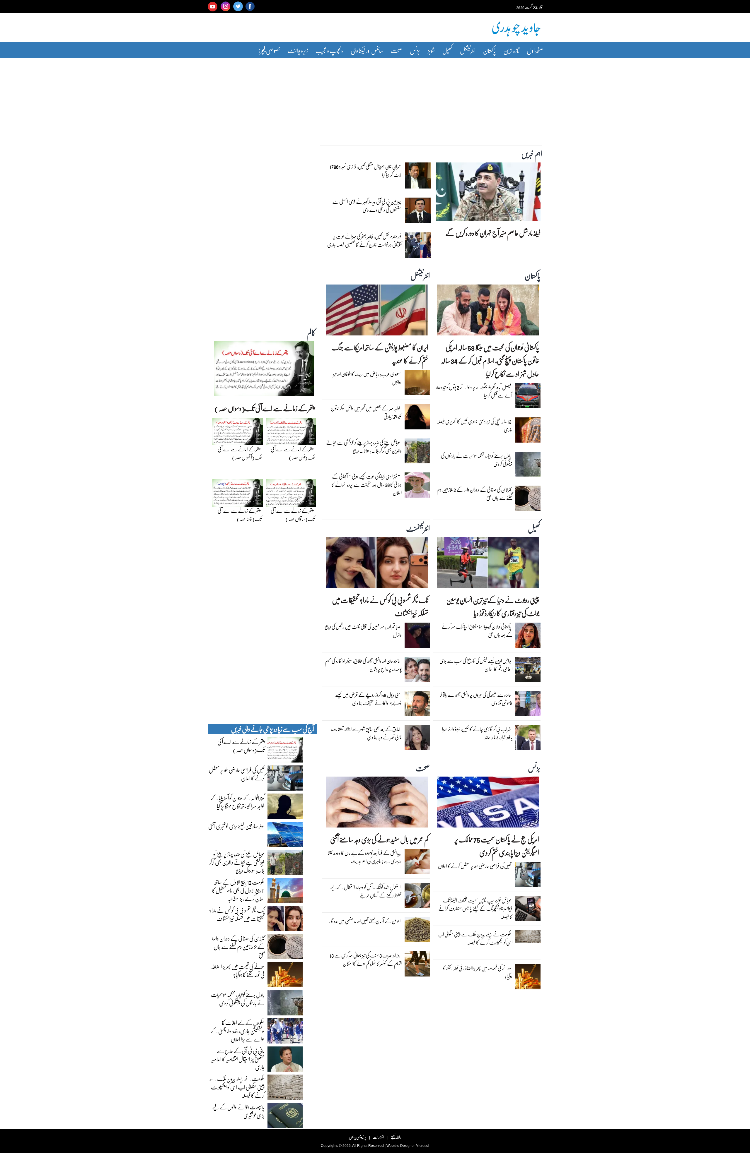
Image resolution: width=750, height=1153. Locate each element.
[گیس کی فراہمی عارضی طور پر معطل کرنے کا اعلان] (528, 876)
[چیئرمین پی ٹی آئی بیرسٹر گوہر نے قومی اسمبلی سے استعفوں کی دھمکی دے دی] (418, 212)
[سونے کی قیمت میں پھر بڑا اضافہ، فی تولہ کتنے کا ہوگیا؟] (528, 978)
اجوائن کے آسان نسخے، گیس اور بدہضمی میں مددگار (364, 921)
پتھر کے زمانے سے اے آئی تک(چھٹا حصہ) (239, 515)
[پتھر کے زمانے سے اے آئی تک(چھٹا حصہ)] (237, 494)
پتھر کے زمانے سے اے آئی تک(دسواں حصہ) (264, 408)
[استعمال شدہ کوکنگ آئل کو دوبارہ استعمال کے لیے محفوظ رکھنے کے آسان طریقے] (417, 896)
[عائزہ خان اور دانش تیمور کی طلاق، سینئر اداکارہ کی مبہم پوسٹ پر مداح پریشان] (417, 671)
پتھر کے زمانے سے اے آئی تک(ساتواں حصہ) (292, 515)
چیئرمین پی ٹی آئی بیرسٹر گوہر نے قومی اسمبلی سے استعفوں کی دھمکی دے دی (367, 206)
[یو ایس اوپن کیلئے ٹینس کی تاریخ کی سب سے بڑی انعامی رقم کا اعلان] (528, 671)
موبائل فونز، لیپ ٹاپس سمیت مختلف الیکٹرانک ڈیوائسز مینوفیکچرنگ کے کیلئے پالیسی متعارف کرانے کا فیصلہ (475, 908)
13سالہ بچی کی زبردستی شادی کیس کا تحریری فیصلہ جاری (474, 425)
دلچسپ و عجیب (329, 50)
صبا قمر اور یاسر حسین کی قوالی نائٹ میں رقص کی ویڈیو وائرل (363, 631)
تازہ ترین (511, 50)
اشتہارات (378, 1137)
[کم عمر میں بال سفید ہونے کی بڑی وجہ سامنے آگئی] (377, 803)
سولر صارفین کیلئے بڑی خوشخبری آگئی (236, 825)
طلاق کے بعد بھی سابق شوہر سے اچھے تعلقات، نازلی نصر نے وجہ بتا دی (366, 733)
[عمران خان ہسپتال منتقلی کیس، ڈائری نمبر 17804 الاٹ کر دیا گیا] (418, 177)
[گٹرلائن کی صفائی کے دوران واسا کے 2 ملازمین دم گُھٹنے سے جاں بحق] (528, 499)
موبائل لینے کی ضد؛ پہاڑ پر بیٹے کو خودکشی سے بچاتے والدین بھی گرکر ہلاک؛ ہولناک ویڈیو (364, 446)
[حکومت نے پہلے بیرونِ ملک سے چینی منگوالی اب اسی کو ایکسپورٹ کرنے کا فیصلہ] (528, 938)
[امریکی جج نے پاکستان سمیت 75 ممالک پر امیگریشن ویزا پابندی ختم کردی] (488, 803)
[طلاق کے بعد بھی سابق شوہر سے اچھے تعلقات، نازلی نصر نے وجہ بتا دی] (417, 739)
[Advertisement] (375, 97)
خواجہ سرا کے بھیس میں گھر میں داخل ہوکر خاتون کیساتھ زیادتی (366, 412)
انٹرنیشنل (467, 50)
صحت (396, 50)
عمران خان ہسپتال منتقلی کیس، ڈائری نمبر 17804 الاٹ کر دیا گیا (366, 170)
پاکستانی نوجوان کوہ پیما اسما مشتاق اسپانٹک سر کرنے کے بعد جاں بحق (477, 631)
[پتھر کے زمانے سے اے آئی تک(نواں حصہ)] (291, 433)
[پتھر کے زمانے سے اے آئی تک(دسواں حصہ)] (264, 370)
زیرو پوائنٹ (298, 50)
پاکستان (489, 50)
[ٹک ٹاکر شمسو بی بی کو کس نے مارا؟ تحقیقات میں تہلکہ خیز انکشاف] (377, 564)
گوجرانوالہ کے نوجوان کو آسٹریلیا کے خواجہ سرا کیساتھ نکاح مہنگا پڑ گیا (238, 802)
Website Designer (400, 1146)
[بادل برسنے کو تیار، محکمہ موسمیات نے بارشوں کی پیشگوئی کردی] (528, 465)
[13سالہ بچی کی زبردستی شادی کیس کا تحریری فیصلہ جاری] (528, 431)
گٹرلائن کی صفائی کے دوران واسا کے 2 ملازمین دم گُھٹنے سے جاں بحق (474, 494)
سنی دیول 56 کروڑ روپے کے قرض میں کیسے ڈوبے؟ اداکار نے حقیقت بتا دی (368, 699)
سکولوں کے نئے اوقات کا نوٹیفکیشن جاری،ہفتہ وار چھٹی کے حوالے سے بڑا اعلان (237, 1031)
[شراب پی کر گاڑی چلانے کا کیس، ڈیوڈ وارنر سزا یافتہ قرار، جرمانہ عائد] (528, 739)
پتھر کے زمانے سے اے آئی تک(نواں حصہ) (292, 453)
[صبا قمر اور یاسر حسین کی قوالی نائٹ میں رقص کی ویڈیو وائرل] (417, 636)
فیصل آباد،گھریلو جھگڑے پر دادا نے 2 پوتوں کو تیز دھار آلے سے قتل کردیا (474, 391)
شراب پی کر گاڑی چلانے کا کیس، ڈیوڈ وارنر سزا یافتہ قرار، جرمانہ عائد (477, 733)
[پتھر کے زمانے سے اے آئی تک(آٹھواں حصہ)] (237, 433)
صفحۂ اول (535, 50)
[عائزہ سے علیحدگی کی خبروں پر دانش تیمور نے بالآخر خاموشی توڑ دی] (528, 704)
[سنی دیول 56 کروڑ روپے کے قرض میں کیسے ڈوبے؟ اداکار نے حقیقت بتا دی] (417, 704)
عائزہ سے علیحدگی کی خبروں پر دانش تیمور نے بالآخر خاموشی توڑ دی (476, 699)
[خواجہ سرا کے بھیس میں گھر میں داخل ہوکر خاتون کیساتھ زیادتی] (417, 418)
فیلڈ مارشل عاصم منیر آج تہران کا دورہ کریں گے (493, 232)
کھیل (447, 50)
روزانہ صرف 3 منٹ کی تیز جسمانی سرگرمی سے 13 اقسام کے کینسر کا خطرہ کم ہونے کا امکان (366, 959)
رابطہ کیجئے (395, 1137)
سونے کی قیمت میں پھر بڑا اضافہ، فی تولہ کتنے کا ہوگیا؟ (477, 972)
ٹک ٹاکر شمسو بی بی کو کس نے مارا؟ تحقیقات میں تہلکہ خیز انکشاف (380, 606)
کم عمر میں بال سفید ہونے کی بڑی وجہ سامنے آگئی (379, 839)
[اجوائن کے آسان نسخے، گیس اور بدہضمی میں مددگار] (417, 931)
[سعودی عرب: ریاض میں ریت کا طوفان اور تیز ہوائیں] (417, 384)
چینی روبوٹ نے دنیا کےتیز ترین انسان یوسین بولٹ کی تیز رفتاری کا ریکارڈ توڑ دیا (492, 606)
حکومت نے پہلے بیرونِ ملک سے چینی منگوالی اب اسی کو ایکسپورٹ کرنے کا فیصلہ (474, 938)
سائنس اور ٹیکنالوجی (367, 50)
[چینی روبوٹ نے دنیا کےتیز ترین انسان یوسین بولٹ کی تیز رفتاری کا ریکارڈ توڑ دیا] (488, 564)
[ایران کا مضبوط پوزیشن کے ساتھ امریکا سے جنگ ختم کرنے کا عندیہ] (377, 311)
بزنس (415, 50)
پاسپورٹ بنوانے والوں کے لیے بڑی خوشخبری (238, 1111)
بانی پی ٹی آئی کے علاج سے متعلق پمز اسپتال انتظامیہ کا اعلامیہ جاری (238, 1059)
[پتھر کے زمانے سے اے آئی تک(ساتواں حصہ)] (291, 494)
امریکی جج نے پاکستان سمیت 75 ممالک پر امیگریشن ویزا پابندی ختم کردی (497, 846)
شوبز (431, 50)
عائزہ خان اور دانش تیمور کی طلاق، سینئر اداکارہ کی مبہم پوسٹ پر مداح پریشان (363, 665)
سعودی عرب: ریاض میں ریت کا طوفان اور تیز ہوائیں (367, 378)
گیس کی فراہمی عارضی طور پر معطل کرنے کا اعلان (474, 866)
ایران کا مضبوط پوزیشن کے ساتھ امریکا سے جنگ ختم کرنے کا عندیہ (379, 354)
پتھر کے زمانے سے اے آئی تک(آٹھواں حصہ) (239, 453)
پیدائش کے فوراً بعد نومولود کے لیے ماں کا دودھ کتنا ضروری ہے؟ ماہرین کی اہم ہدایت (365, 857)
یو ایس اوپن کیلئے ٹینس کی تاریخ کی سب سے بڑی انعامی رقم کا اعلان (475, 665)
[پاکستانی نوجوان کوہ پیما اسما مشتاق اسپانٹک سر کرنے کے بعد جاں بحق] (528, 636)
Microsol (422, 1146)
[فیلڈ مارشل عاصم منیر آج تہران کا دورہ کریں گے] (488, 193)
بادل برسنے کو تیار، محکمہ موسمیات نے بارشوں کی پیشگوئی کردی (476, 460)
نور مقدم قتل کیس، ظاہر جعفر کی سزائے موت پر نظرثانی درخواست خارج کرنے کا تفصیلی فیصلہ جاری (364, 240)
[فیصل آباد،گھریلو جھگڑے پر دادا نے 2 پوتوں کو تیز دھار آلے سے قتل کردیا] (528, 397)
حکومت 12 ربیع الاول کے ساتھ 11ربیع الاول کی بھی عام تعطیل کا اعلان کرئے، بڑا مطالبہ (238, 890)
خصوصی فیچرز (269, 50)
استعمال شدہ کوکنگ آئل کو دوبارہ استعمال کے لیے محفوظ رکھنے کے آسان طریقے (366, 891)
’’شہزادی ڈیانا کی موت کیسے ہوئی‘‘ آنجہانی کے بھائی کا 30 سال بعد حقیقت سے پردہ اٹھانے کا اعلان (366, 484)
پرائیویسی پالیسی (358, 1137)
